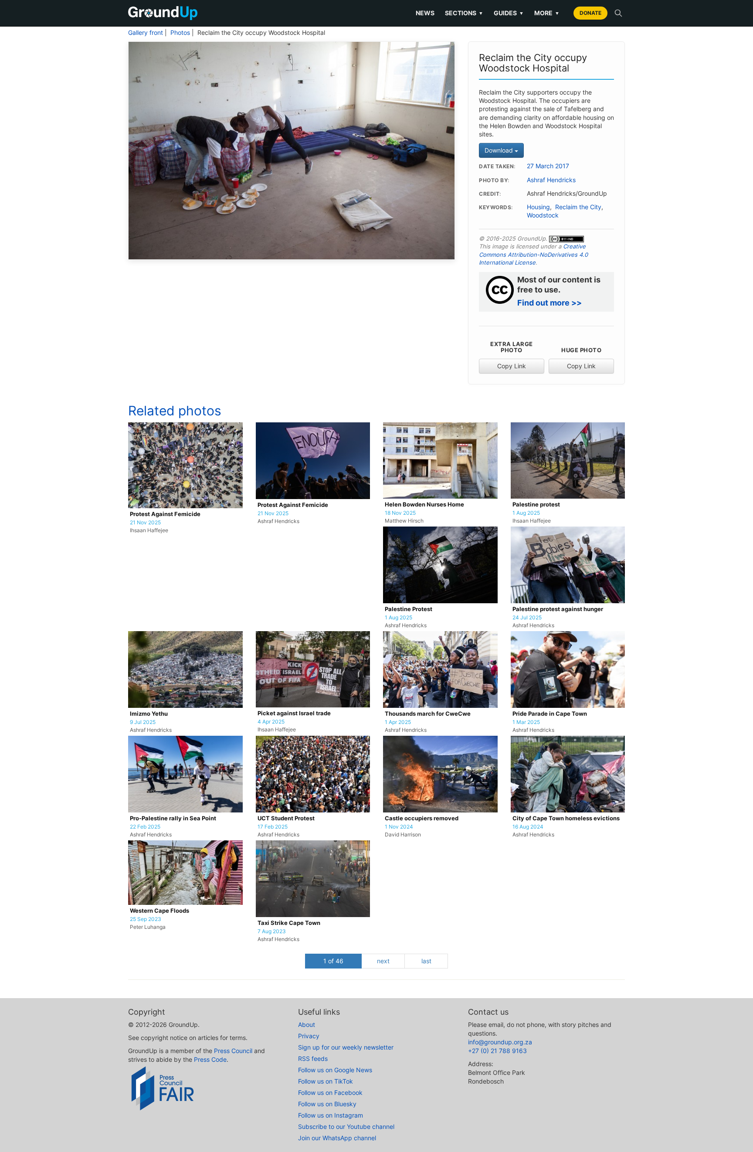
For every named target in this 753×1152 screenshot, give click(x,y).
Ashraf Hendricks (551, 180)
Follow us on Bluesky (327, 1104)
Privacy (308, 1036)
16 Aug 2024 (527, 827)
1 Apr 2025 (398, 722)
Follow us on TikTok (325, 1081)
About (306, 1024)
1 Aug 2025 (526, 513)
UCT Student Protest (286, 818)
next (383, 961)
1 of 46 (333, 961)
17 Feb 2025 (273, 827)
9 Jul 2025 (143, 722)
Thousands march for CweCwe (428, 713)
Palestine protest (536, 504)
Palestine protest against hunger (557, 609)
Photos (180, 32)
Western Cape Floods (159, 910)
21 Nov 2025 (145, 523)
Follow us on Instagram (330, 1115)
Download (500, 150)
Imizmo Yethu (149, 713)
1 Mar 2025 (526, 722)
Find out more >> (549, 302)
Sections (464, 13)
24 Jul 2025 (527, 618)
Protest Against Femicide (165, 514)
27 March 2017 (548, 166)
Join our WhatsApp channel (337, 1138)
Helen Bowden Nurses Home (424, 504)
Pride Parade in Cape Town (549, 713)
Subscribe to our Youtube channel (346, 1126)
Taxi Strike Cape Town (289, 923)
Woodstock (543, 215)
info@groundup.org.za (500, 1042)
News (425, 13)
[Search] (618, 13)
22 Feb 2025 (145, 827)
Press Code (210, 1059)
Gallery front (145, 32)
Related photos (174, 410)
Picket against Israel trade (294, 713)
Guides (509, 13)
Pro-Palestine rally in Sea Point (173, 818)
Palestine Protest (408, 609)
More (547, 13)
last (426, 961)
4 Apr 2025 (271, 722)
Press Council (233, 1050)
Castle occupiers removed (421, 818)
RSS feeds (313, 1058)
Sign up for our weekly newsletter (345, 1047)
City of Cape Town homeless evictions (566, 818)
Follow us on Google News (335, 1070)
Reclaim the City (578, 207)
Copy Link (511, 366)
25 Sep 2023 (145, 919)
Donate (590, 13)
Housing (538, 207)
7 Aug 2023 (272, 931)
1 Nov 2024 (399, 827)
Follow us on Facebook (330, 1092)
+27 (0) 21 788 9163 (497, 1050)
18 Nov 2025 (400, 513)
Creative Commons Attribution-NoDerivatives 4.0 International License (533, 254)
